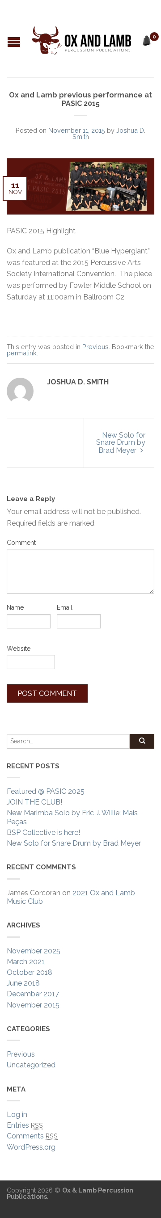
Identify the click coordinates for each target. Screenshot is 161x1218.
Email (64, 607)
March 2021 (26, 961)
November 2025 (33, 951)
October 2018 (29, 972)
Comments (32, 1136)
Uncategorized (31, 1065)
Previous (95, 346)
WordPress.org (31, 1147)
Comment (21, 542)
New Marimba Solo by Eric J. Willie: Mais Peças (72, 817)
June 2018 (23, 983)
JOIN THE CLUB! (34, 802)
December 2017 (33, 994)
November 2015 (33, 1005)
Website (18, 648)
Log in (17, 1114)
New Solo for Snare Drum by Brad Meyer (120, 443)
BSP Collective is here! (43, 832)
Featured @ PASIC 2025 (46, 791)
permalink (22, 353)
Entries (25, 1125)
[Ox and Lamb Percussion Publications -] (81, 38)
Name (15, 607)
